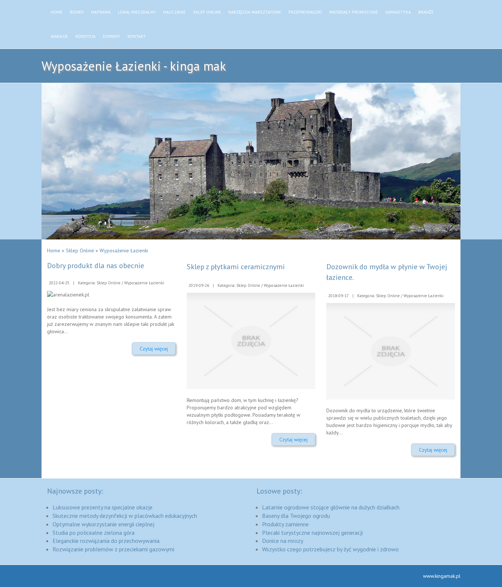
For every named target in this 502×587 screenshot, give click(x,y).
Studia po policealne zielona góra (94, 532)
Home (53, 250)
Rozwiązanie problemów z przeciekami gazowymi (113, 549)
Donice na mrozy (282, 540)
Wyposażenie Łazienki (124, 250)
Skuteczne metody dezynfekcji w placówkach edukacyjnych (125, 515)
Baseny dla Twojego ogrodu (296, 515)
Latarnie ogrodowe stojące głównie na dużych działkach (330, 507)
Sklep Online (80, 250)
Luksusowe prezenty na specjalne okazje (103, 507)
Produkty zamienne (285, 524)
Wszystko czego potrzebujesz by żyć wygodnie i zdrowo (330, 549)
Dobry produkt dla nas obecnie (95, 265)
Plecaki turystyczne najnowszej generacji (312, 532)
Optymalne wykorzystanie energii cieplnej (103, 524)
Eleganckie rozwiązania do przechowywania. (107, 540)
